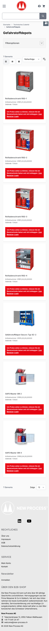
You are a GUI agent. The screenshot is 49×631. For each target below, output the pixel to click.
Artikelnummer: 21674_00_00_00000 (18, 338)
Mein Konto (6, 563)
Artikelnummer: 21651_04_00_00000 (18, 279)
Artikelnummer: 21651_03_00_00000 (18, 220)
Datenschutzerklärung (10, 546)
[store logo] (21, 6)
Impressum (6, 539)
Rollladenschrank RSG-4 (16, 275)
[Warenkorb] (43, 6)
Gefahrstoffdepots (13, 27)
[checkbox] (6, 61)
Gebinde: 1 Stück (11, 104)
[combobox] (21, 16)
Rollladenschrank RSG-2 (16, 157)
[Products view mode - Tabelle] (19, 61)
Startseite (6, 25)
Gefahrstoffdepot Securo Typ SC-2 (20, 335)
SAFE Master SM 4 (13, 453)
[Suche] (43, 16)
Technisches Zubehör (21, 25)
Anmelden (5, 580)
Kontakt (4, 566)
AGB (3, 543)
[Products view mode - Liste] (12, 61)
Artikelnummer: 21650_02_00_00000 (18, 397)
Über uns (5, 536)
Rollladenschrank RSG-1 (16, 98)
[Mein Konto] (39, 6)
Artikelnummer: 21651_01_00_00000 (18, 102)
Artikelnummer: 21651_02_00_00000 (18, 161)
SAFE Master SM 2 (13, 394)
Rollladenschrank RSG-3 (16, 216)
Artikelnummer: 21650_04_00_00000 (18, 456)
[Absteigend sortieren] (44, 59)
